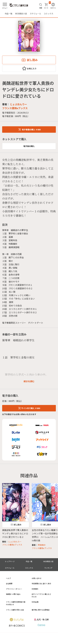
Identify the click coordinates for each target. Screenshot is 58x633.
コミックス (48, 13)
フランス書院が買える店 (15, 610)
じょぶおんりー (18, 104)
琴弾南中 (41, 545)
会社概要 (9, 583)
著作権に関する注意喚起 (41, 610)
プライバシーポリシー (14, 589)
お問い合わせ (36, 578)
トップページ (10, 561)
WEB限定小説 (21, 13)
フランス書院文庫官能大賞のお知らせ (15, 603)
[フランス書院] (18, 5)
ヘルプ (8, 578)
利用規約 (35, 589)
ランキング (48, 568)
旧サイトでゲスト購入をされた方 (41, 595)
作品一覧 (8, 13)
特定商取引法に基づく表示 (41, 583)
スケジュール (35, 13)
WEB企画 (35, 602)
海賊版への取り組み (13, 594)
